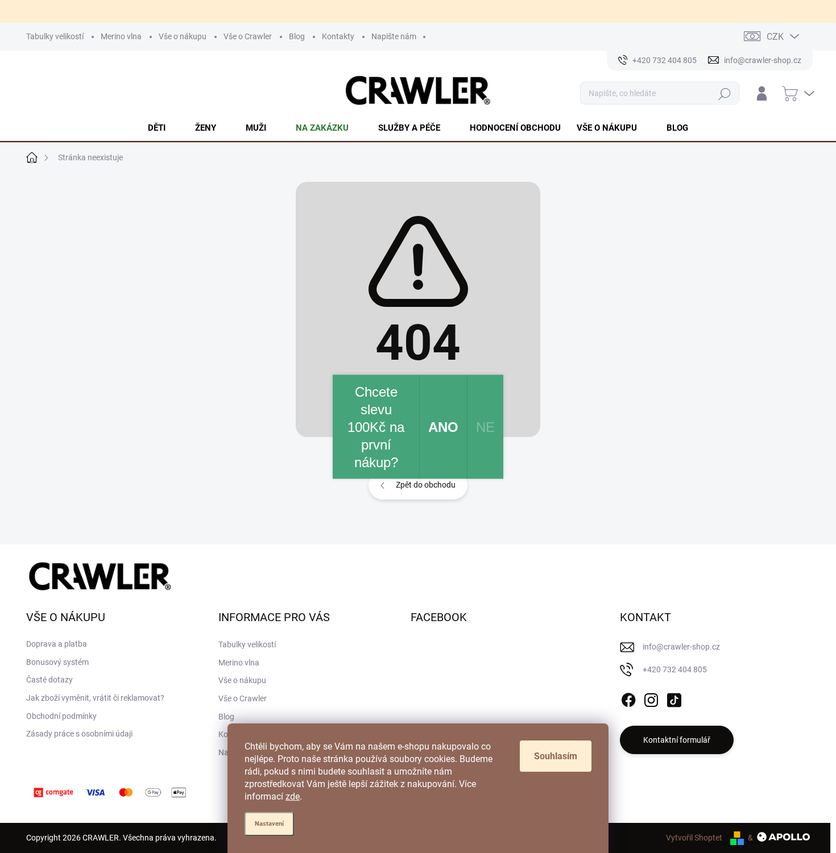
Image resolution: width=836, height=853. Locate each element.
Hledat (724, 93)
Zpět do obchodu (426, 484)
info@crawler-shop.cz (681, 646)
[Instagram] (651, 697)
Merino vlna (121, 36)
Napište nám (393, 36)
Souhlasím (555, 756)
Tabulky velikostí (55, 36)
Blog (297, 36)
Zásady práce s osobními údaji (79, 733)
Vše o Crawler (248, 36)
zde (292, 796)
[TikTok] (673, 697)
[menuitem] (163, 128)
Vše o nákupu (182, 36)
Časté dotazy (49, 679)
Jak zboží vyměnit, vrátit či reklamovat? (95, 697)
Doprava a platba (56, 643)
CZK (775, 36)
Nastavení (269, 823)
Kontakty (338, 36)
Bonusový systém (57, 662)
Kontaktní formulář (676, 739)
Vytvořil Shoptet (694, 837)
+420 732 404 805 (675, 669)
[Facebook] (628, 697)
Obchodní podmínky (61, 716)
